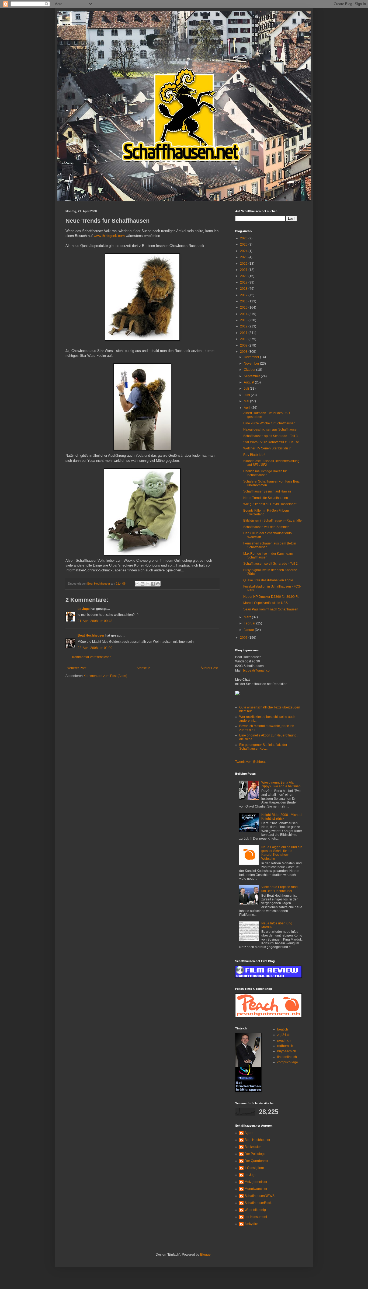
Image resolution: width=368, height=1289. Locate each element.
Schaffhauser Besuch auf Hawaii (267, 491)
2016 (244, 301)
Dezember (252, 357)
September (252, 376)
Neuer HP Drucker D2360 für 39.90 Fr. (271, 597)
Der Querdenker (256, 1161)
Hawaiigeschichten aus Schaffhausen (270, 429)
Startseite (143, 668)
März (248, 617)
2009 (244, 345)
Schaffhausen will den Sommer (266, 527)
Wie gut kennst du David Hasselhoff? (270, 504)
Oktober (250, 370)
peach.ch (284, 1040)
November (252, 363)
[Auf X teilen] (147, 583)
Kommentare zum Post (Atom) (105, 676)
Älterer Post (209, 668)
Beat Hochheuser (91, 635)
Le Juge (84, 609)
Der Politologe (255, 1154)
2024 (244, 251)
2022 (244, 264)
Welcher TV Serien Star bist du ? (267, 448)
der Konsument (256, 1217)
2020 (244, 276)
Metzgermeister (256, 1182)
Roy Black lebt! (254, 455)
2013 (244, 320)
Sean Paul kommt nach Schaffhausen (270, 609)
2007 (244, 638)
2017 (244, 295)
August (249, 382)
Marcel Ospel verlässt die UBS (265, 603)
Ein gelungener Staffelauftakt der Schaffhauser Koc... (263, 746)
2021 (244, 270)
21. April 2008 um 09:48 (95, 621)
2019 (244, 282)
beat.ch (282, 1029)
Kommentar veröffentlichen (92, 657)
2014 (244, 314)
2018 (244, 289)
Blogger (205, 1254)
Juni (247, 395)
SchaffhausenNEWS (260, 1196)
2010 (244, 339)
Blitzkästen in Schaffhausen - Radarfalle (272, 520)
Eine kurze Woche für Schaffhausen (269, 423)
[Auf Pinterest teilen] (158, 583)
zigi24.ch (283, 1035)
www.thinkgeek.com (110, 236)
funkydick (251, 1224)
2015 (244, 307)
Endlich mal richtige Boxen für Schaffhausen (265, 473)
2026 (244, 238)
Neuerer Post (76, 668)
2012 (244, 326)
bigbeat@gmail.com (257, 670)
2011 (244, 333)
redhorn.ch (285, 1046)
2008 (244, 352)
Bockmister (253, 1147)
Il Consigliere (254, 1168)
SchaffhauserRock (258, 1203)
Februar (250, 623)
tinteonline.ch (287, 1057)
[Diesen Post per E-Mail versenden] (137, 583)
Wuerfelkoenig (255, 1210)
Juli (247, 388)
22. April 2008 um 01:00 (95, 648)
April (247, 408)
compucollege (287, 1062)
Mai (247, 401)
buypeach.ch (286, 1051)
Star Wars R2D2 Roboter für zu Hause (271, 442)
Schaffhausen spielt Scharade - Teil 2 (270, 563)
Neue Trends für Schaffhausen (265, 498)
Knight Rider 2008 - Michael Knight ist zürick (281, 816)
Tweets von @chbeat (250, 762)
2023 (244, 257)
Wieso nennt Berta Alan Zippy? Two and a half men (281, 784)
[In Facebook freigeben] (152, 583)
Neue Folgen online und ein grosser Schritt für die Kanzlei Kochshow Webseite (281, 853)
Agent (249, 1133)
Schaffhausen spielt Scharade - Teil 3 (270, 436)
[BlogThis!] (142, 583)
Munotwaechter (256, 1189)
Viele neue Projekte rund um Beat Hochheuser (279, 889)
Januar (249, 630)
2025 (244, 244)
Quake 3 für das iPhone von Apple (268, 580)
